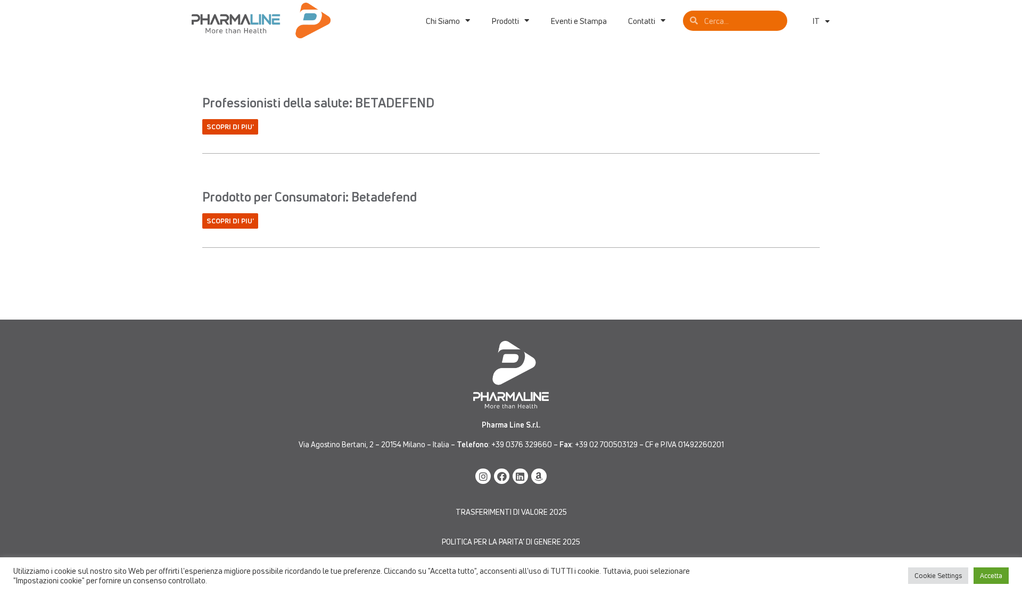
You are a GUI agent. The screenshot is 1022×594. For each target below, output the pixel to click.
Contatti (641, 20)
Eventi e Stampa (578, 20)
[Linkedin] (520, 476)
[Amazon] (539, 476)
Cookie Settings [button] (938, 575)
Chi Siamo (443, 20)
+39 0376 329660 (521, 444)
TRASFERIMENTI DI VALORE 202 (509, 512)
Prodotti (505, 20)
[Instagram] (483, 476)
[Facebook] (501, 476)
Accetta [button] (991, 575)
